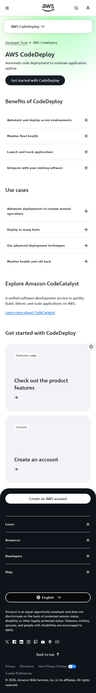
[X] (7, 642)
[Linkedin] (21, 642)
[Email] (57, 642)
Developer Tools (16, 42)
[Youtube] (43, 642)
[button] (27, 26)
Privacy (10, 666)
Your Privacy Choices (52, 666)
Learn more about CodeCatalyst (30, 312)
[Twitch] (36, 642)
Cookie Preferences (18, 673)
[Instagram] (28, 642)
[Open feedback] (91, 346)
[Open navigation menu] (7, 8)
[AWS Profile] (87, 8)
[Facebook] (14, 642)
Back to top (45, 654)
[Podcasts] (50, 642)
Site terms (27, 666)
